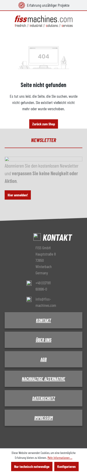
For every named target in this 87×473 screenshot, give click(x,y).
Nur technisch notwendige (31, 466)
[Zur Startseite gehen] (43, 21)
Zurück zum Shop (43, 124)
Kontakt (43, 320)
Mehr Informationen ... (60, 458)
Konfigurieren (66, 466)
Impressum (43, 418)
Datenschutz (43, 398)
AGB (43, 359)
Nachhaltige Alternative (43, 379)
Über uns (44, 340)
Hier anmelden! (18, 195)
